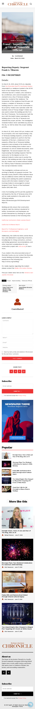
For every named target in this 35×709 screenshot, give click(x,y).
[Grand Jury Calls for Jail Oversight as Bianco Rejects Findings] (6, 489)
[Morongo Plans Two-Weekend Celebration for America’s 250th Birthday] (6, 464)
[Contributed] (17, 302)
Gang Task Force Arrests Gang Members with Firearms (8, 289)
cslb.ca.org (22, 246)
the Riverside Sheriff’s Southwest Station (18, 86)
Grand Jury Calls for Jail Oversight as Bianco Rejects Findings (21, 489)
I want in (16, 391)
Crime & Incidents (17, 40)
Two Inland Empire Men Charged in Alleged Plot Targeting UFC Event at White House (23, 480)
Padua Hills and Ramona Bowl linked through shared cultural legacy (22, 472)
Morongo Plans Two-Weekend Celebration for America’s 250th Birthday (22, 464)
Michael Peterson (9, 535)
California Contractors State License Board (16, 220)
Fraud (9, 280)
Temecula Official (27, 280)
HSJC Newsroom (8, 567)
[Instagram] (9, 673)
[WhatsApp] (23, 371)
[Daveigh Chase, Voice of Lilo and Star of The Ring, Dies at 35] (6, 455)
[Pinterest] (19, 371)
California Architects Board (10, 224)
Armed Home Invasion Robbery (25, 288)
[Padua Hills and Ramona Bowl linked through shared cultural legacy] (6, 472)
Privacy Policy (22, 395)
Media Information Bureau (23, 268)
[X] (15, 371)
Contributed (19, 56)
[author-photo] (3, 535)
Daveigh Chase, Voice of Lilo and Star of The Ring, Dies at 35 (23, 455)
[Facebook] (11, 371)
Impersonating (16, 280)
